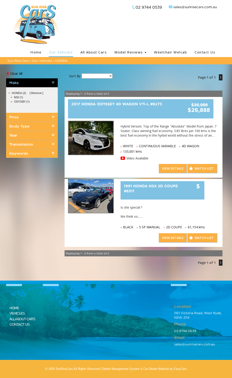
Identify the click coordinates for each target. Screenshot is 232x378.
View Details (172, 168)
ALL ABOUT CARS (22, 319)
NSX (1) (18, 97)
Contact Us (205, 52)
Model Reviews (129, 52)
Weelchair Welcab (170, 52)
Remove (36, 93)
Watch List (204, 168)
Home (35, 52)
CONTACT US (19, 324)
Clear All (16, 73)
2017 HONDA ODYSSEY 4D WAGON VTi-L (116, 104)
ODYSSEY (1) (21, 102)
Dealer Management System (121, 369)
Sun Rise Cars (18, 60)
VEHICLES (17, 313)
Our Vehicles (61, 52)
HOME (14, 308)
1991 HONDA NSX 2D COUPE (151, 188)
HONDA (61, 60)
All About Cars (93, 52)
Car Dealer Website (156, 369)
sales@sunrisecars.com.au (195, 7)
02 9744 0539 (148, 7)
